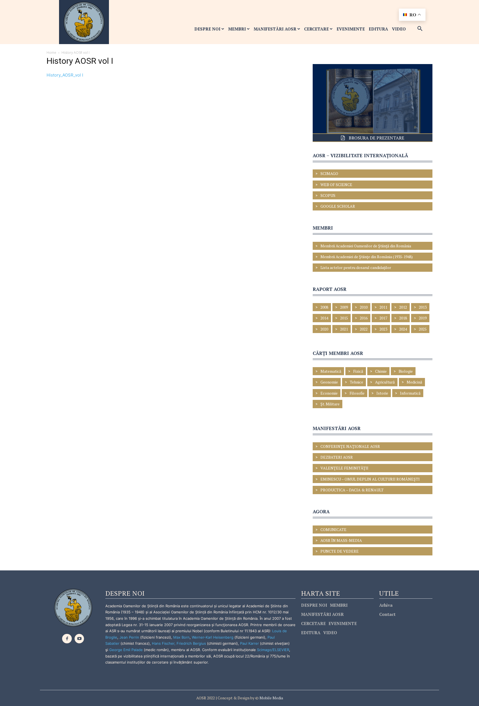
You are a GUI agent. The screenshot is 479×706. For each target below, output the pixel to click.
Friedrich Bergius (191, 643)
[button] (420, 28)
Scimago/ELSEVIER (273, 649)
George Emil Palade (126, 649)
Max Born (181, 637)
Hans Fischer (163, 643)
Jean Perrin (129, 637)
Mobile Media (271, 697)
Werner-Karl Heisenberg (212, 637)
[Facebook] (67, 639)
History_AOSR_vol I (65, 75)
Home (51, 52)
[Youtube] (79, 639)
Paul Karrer (249, 643)
